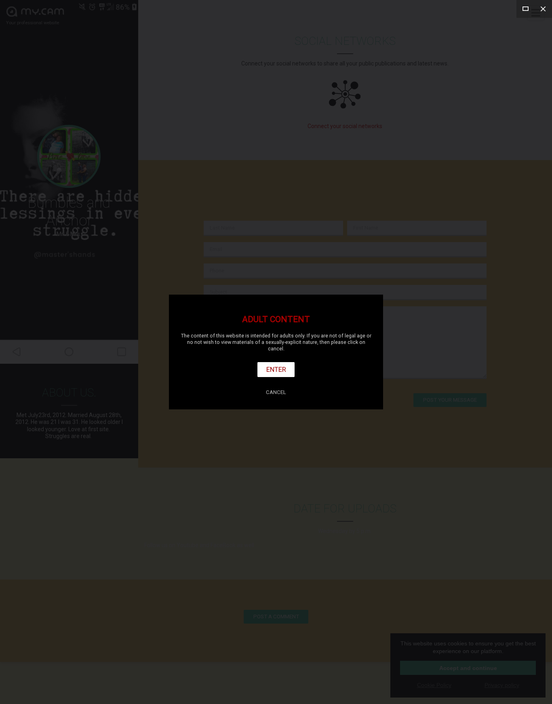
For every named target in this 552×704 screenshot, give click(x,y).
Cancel (276, 392)
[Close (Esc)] (543, 9)
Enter (276, 369)
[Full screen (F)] (525, 9)
